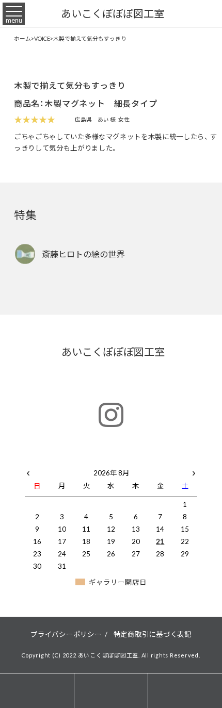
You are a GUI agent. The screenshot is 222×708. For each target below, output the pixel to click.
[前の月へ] (28, 470)
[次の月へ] (194, 470)
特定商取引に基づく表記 (153, 634)
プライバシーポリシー (66, 634)
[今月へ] (62, 462)
